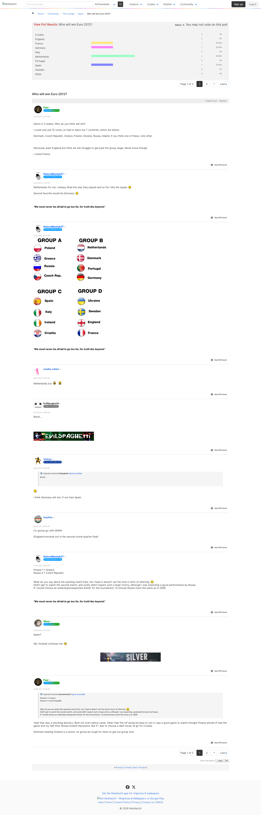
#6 (226, 457)
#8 (226, 555)
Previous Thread (123, 767)
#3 (226, 225)
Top (226, 761)
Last (222, 83)
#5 (226, 402)
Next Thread (139, 767)
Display (222, 101)
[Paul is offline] (38, 109)
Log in (252, 4)
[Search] (120, 4)
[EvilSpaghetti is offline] (38, 405)
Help (100, 802)
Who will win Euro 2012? (49, 94)
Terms (108, 802)
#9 (226, 620)
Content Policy (122, 802)
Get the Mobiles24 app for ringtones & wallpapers (130, 793)
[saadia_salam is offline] (38, 371)
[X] (133, 786)
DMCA (159, 802)
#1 (226, 106)
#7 (226, 516)
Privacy (136, 802)
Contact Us (148, 802)
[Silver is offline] (38, 623)
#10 (226, 678)
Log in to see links (75, 474)
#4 (226, 367)
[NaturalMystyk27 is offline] (38, 176)
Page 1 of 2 (186, 83)
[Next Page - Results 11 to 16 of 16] (214, 84)
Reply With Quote (220, 165)
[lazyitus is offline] (38, 519)
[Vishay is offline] (38, 461)
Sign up (238, 4)
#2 (226, 172)
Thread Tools (210, 101)
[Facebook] (128, 786)
